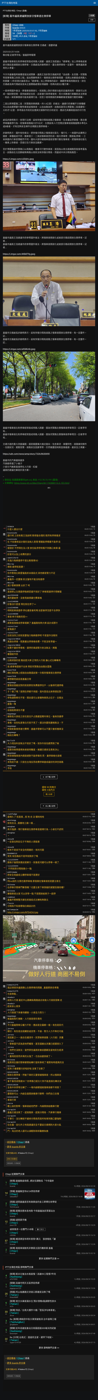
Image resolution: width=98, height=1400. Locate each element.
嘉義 (17, 1142)
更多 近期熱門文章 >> (49, 1258)
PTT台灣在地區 (9, 11)
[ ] (14, 1183)
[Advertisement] (49, 506)
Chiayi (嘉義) (22, 11)
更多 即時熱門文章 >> (49, 1348)
